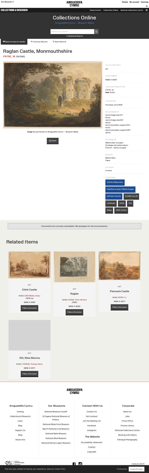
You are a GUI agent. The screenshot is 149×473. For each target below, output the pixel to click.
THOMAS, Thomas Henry (32, 364)
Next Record (60, 42)
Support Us (20, 430)
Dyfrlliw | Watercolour (115, 182)
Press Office (127, 421)
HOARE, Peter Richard (77, 300)
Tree (130, 203)
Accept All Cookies (136, 469)
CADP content (121, 210)
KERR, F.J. (122, 297)
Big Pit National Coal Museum (56, 429)
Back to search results (15, 42)
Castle (121, 203)
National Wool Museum (56, 438)
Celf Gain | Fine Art (114, 196)
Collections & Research (14, 10)
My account (134, 2)
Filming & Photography (127, 439)
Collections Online (110, 10)
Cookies (91, 447)
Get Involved (91, 416)
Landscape (111, 203)
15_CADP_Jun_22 (131, 196)
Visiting (20, 411)
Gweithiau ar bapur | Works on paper (120, 189)
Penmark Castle (119, 291)
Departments (95, 10)
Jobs (127, 416)
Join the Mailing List (92, 421)
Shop (20, 435)
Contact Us (92, 411)
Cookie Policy (59, 469)
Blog (20, 425)
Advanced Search (75, 36)
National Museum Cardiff (56, 411)
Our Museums (6, 2)
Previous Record (39, 42)
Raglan (74, 293)
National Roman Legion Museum (55, 443)
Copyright (91, 452)
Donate (125, 2)
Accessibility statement (91, 442)
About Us (127, 411)
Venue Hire (20, 439)
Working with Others (127, 435)
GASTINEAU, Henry (32, 296)
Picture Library (127, 425)
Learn (20, 421)
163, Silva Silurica (29, 357)
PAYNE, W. (9, 56)
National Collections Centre (132, 10)
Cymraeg (144, 2)
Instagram (91, 430)
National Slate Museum (55, 433)
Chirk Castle (29, 289)
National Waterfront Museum (56, 424)
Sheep (109, 210)
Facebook (91, 425)
